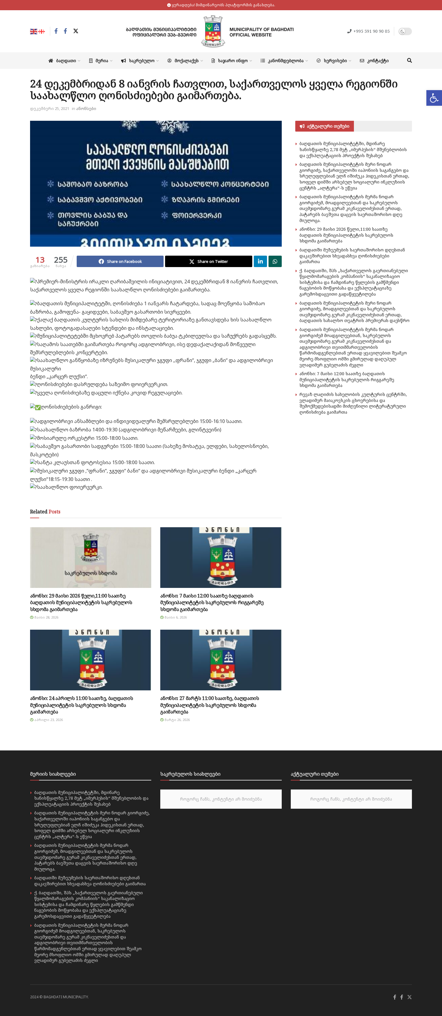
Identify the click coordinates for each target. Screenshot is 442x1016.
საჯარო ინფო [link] (233, 60)
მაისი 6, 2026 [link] (175, 617)
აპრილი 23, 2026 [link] (48, 719)
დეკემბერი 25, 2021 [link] (49, 108)
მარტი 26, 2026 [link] (177, 719)
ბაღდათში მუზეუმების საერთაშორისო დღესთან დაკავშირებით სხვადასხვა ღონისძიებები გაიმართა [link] (352, 255)
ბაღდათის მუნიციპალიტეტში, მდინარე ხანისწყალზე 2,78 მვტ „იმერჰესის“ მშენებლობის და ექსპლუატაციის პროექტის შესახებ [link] (353, 149)
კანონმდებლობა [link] (286, 60)
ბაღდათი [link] (66, 60)
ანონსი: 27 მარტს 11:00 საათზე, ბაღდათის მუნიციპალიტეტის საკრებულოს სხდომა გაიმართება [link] (209, 705)
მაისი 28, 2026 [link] (45, 617)
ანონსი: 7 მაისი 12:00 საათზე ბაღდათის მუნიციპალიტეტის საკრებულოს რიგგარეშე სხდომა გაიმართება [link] (211, 602)
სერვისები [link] (335, 60)
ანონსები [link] (86, 108)
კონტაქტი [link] (378, 60)
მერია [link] (102, 60)
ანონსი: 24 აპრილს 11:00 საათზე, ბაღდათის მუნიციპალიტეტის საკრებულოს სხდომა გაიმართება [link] (81, 705)
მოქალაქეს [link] (187, 60)
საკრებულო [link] (142, 60)
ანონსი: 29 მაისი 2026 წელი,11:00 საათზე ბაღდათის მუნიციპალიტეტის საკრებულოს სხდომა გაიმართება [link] (81, 602)
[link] (434, 98)
